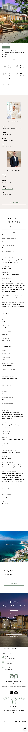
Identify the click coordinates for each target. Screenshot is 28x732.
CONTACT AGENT (14, 202)
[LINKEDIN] (12, 698)
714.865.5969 (6, 134)
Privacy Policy (21, 721)
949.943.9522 (6, 183)
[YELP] (22, 698)
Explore (14, 583)
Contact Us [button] (14, 636)
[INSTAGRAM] (8, 698)
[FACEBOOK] (5, 698)
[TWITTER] (15, 698)
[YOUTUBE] (19, 698)
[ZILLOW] (15, 702)
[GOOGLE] (12, 702)
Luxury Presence (14, 713)
